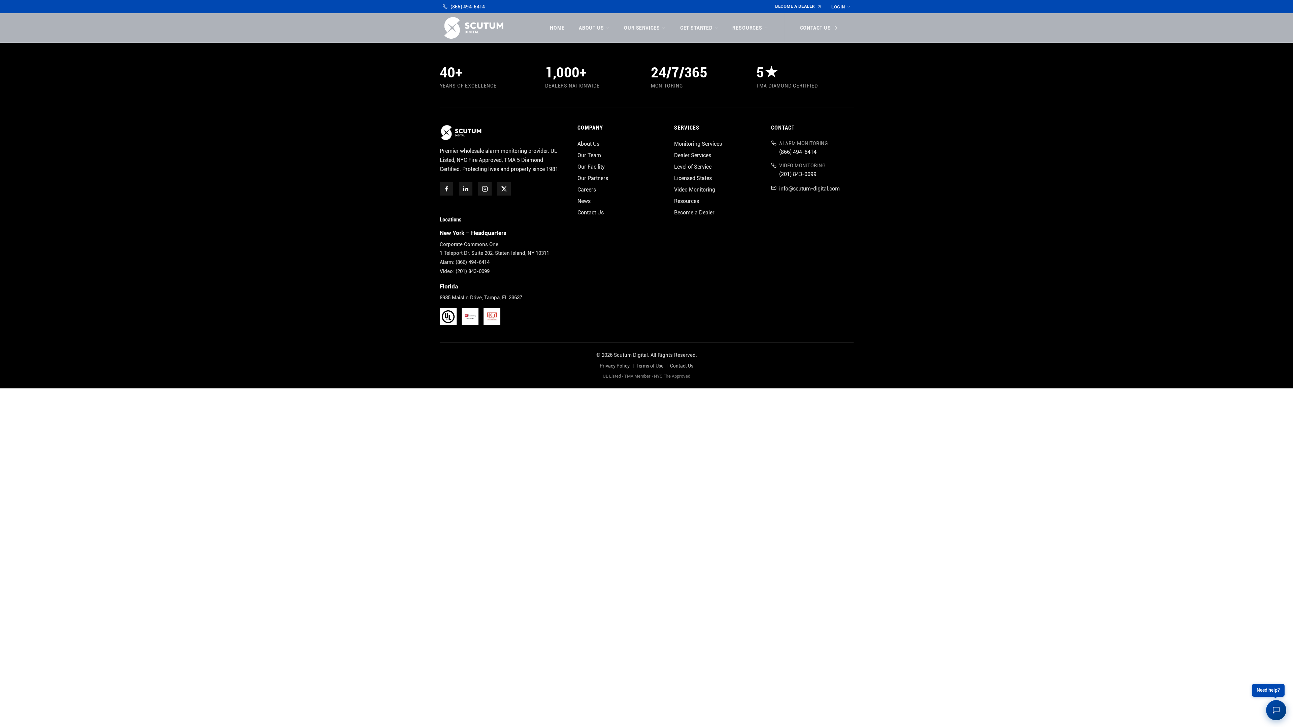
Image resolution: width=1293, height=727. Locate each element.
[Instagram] (485, 189)
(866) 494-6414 (468, 6)
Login (838, 6)
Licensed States (693, 178)
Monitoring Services (698, 144)
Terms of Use (649, 366)
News (584, 201)
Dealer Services (692, 155)
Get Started (696, 28)
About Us (591, 28)
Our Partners (592, 178)
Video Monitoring (694, 189)
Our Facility (591, 167)
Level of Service (692, 167)
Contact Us (815, 28)
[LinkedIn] (465, 189)
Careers (586, 189)
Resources (747, 28)
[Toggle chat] (1276, 710)
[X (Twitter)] (504, 189)
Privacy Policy (615, 366)
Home (557, 28)
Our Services (642, 28)
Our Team (589, 155)
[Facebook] (446, 189)
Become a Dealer (795, 6)
